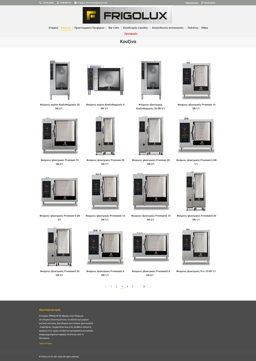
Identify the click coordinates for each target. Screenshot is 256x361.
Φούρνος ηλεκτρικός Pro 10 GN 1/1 (196, 271)
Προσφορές (131, 33)
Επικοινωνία (192, 3)
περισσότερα (45, 343)
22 (144, 286)
